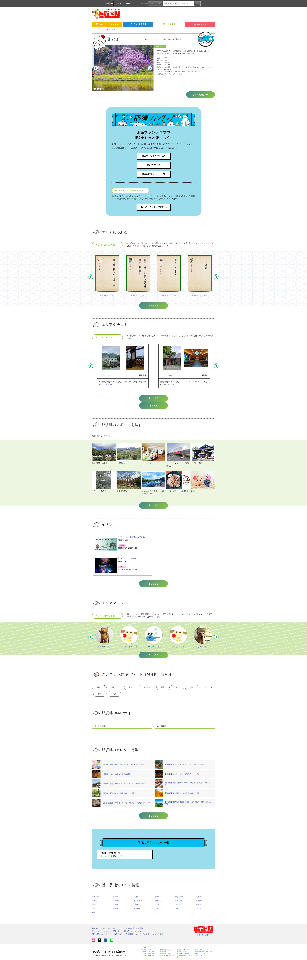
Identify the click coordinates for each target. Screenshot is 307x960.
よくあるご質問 (110, 931)
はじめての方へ (128, 3)
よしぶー (103, 375)
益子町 (136, 904)
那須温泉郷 (161, 726)
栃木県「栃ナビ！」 (148, 950)
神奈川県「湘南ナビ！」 (184, 953)
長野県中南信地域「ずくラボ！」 (204, 951)
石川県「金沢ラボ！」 (149, 955)
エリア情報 (170, 24)
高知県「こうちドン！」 (202, 955)
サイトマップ (140, 931)
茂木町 (156, 904)
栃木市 (198, 904)
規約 (119, 931)
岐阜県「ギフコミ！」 (183, 951)
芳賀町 (94, 904)
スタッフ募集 (158, 934)
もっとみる (153, 398)
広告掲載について (99, 934)
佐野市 (198, 908)
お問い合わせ (128, 931)
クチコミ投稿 (155, 3)
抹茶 (100, 694)
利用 (131, 687)
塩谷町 (94, 901)
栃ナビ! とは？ (204, 935)
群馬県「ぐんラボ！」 (149, 953)
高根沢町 (199, 901)
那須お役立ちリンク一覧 (153, 174)
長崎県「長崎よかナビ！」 (202, 950)
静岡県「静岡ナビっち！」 (185, 950)
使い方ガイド (153, 165)
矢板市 (198, 897)
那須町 (156, 897)
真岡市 (177, 904)
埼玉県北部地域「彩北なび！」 (184, 956)
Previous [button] (95, 68)
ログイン (117, 3)
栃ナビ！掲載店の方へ (115, 934)
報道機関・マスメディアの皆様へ (138, 934)
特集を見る (201, 24)
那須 (98, 687)
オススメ (147, 687)
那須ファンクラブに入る (153, 156)
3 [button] (100, 89)
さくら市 (178, 901)
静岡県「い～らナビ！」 (202, 953)
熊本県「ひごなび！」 (166, 950)
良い (177, 687)
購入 (163, 687)
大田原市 (116, 901)
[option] (123, 68)
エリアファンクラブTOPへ (154, 207)
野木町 (177, 908)
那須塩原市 (179, 897)
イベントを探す (139, 24)
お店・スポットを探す (108, 24)
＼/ (205, 687)
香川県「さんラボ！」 (166, 953)
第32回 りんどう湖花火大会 (130, 558)
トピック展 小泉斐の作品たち (131, 537)
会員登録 (109, 3)
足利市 (94, 912)
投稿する (153, 406)
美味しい (114, 687)
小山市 (156, 908)
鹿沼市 (115, 897)
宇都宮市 (95, 897)
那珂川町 (157, 901)
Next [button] (150, 68)
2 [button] (97, 89)
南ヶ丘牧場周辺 (100, 726)
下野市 (94, 908)
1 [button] (95, 89)
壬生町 (115, 908)
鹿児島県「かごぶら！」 (167, 955)
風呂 (191, 687)
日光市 (136, 897)
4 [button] (103, 89)
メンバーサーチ (142, 3)
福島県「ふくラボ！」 (149, 951)
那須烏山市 (138, 901)
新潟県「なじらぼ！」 (166, 951)
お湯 (114, 694)
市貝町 (115, 904)
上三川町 (137, 908)
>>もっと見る (107, 384)
